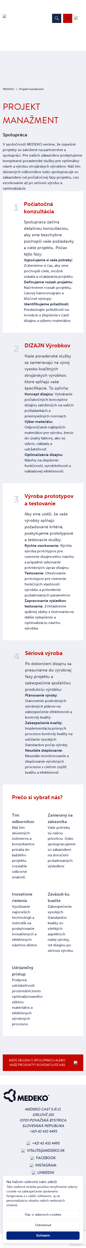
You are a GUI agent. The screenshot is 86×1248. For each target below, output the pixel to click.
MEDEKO (8, 89)
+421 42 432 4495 (43, 1131)
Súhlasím (43, 1235)
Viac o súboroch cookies (43, 1215)
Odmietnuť (43, 1225)
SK (68, 18)
